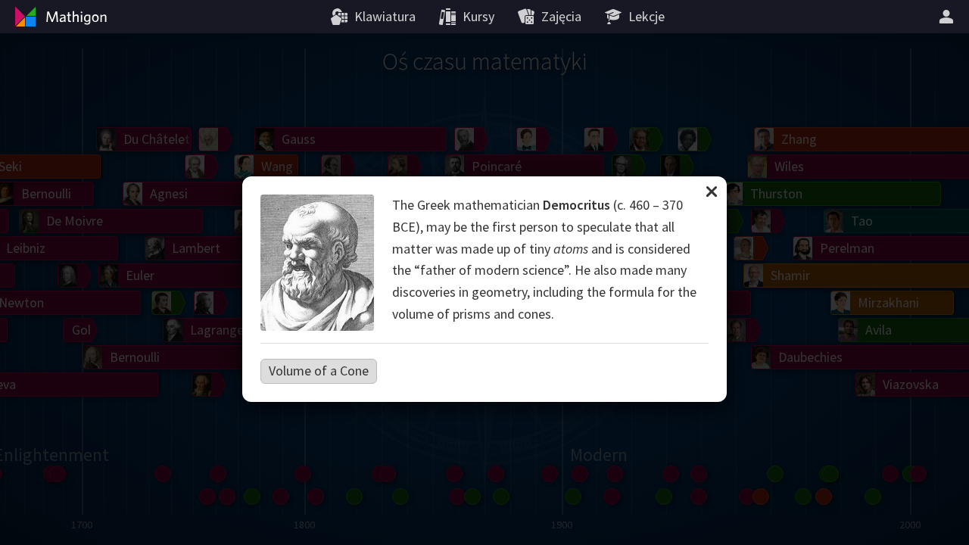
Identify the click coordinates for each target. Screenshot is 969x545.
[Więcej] (948, 16)
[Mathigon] (59, 16)
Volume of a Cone (319, 370)
